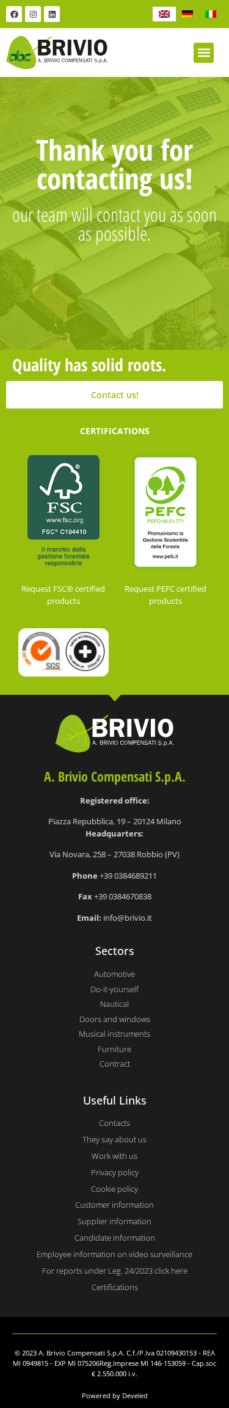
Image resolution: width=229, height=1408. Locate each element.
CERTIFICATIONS (115, 431)
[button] (204, 53)
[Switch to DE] (187, 14)
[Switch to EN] (164, 14)
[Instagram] (33, 14)
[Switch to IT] (210, 14)
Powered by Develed (115, 1395)
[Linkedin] (52, 14)
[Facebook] (14, 14)
